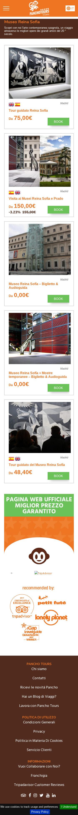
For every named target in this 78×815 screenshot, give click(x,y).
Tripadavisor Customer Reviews (39, 785)
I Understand (68, 806)
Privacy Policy (40, 811)
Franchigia (39, 776)
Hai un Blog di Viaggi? (39, 697)
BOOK (58, 121)
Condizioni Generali (39, 722)
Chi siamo (39, 669)
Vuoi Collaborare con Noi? (39, 767)
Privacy (39, 732)
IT (72, 8)
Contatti (39, 678)
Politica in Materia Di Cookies (39, 741)
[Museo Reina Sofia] (39, 14)
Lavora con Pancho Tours (39, 706)
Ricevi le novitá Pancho (39, 687)
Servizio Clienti (39, 750)
